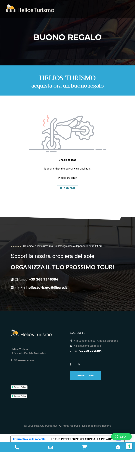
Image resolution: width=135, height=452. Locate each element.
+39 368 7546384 (43, 279)
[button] (121, 436)
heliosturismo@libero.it (46, 288)
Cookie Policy (20, 396)
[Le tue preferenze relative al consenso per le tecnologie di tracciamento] (129, 446)
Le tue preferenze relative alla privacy (82, 439)
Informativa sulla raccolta (29, 439)
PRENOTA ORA (85, 375)
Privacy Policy (20, 387)
